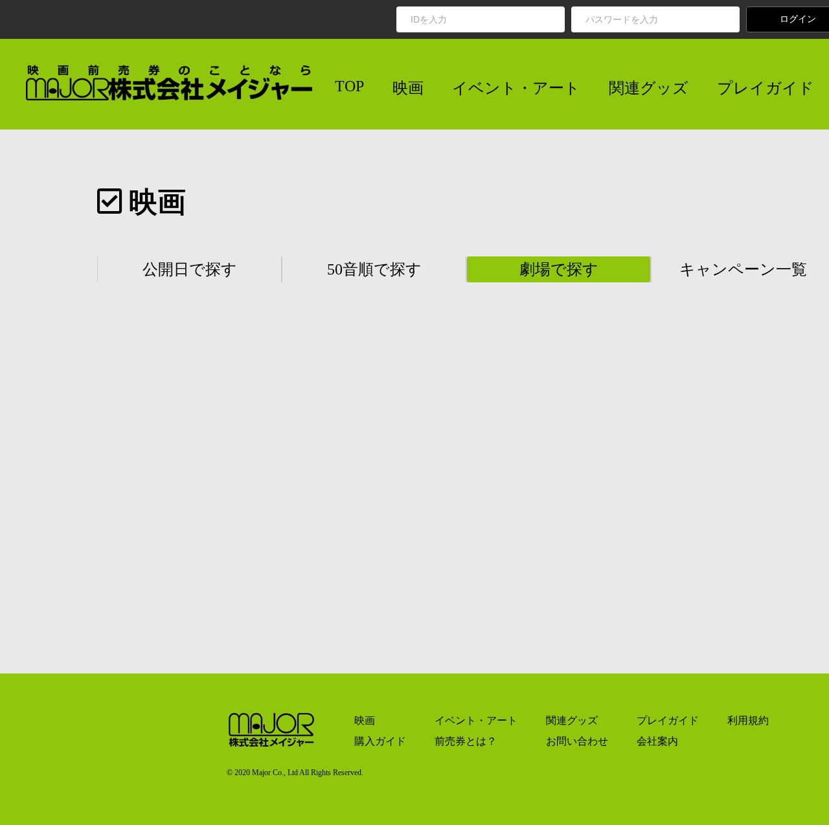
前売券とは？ (466, 741)
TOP (349, 86)
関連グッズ (648, 88)
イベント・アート (516, 88)
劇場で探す (558, 269)
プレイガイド (765, 88)
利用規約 (748, 720)
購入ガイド (380, 741)
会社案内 (657, 741)
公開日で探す (189, 269)
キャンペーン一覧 (743, 269)
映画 (408, 88)
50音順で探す (374, 269)
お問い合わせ (577, 741)
